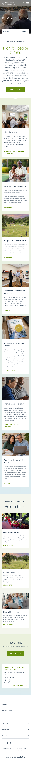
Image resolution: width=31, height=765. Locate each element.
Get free (9, 370)
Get (8, 483)
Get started (15, 89)
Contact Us (15, 653)
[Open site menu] (27, 3)
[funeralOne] (19, 757)
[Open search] (23, 3)
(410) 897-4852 (24, 646)
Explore (19, 685)
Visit (7, 310)
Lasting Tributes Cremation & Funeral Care (15, 668)
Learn (8, 207)
